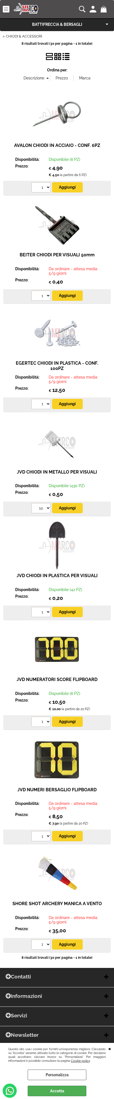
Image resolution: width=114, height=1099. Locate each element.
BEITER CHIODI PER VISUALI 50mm (57, 254)
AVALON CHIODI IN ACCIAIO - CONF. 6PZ (57, 145)
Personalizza (57, 1075)
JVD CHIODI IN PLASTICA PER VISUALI (57, 575)
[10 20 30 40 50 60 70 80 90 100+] (41, 509)
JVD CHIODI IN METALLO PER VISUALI (57, 472)
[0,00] (104, 9)
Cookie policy (80, 1061)
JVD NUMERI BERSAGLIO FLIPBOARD (57, 789)
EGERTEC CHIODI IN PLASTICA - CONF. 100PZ (57, 366)
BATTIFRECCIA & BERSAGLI (57, 24)
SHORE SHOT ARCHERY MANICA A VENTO (57, 903)
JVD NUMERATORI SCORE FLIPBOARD (57, 679)
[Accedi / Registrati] (94, 9)
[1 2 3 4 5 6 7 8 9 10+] (41, 188)
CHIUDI (109, 1048)
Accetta (57, 1091)
